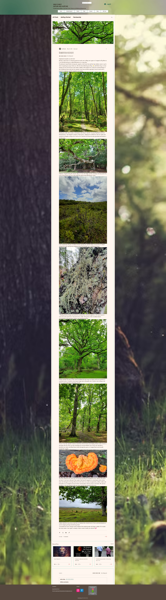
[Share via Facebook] (59, 532)
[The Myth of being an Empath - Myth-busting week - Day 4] (104, 551)
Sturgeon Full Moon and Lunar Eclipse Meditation (81, 559)
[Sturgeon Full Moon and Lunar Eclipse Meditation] (83, 551)
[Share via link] (69, 532)
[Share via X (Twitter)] (62, 532)
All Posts (55, 17)
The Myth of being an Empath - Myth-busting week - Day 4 (103, 559)
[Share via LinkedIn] (66, 532)
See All (112, 543)
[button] (111, 17)
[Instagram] (78, 590)
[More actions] (106, 49)
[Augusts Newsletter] (62, 551)
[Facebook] (81, 590)
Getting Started (65, 17)
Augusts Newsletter (57, 559)
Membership (77, 17)
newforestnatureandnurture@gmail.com (63, 591)
